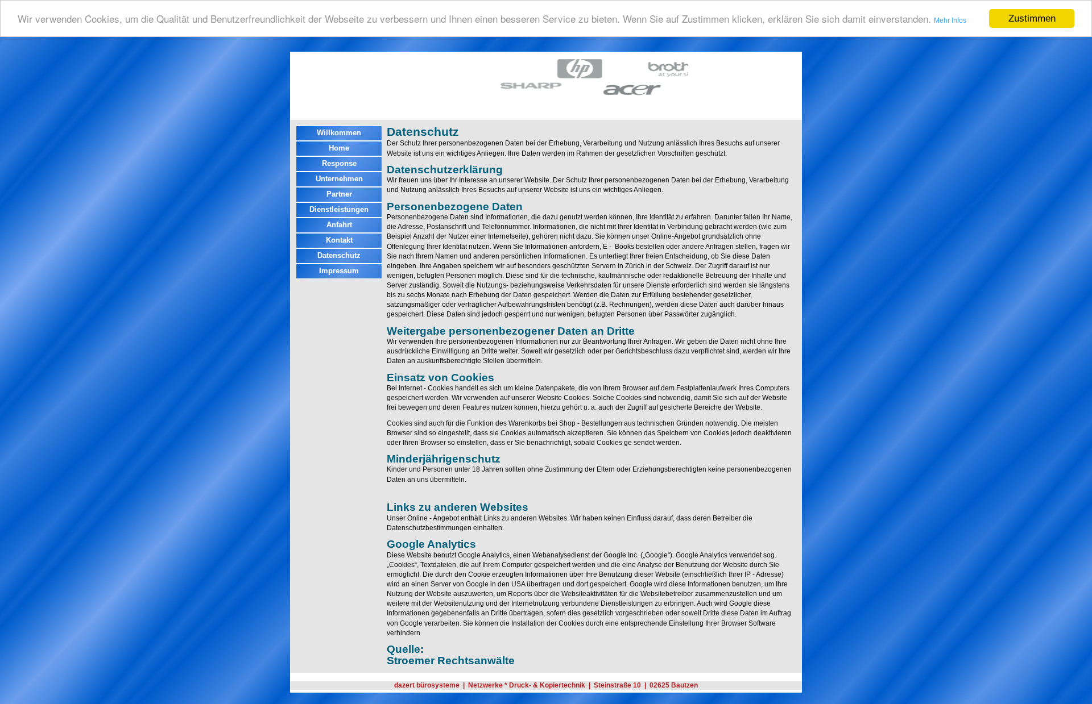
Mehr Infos (950, 21)
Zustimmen (1032, 18)
